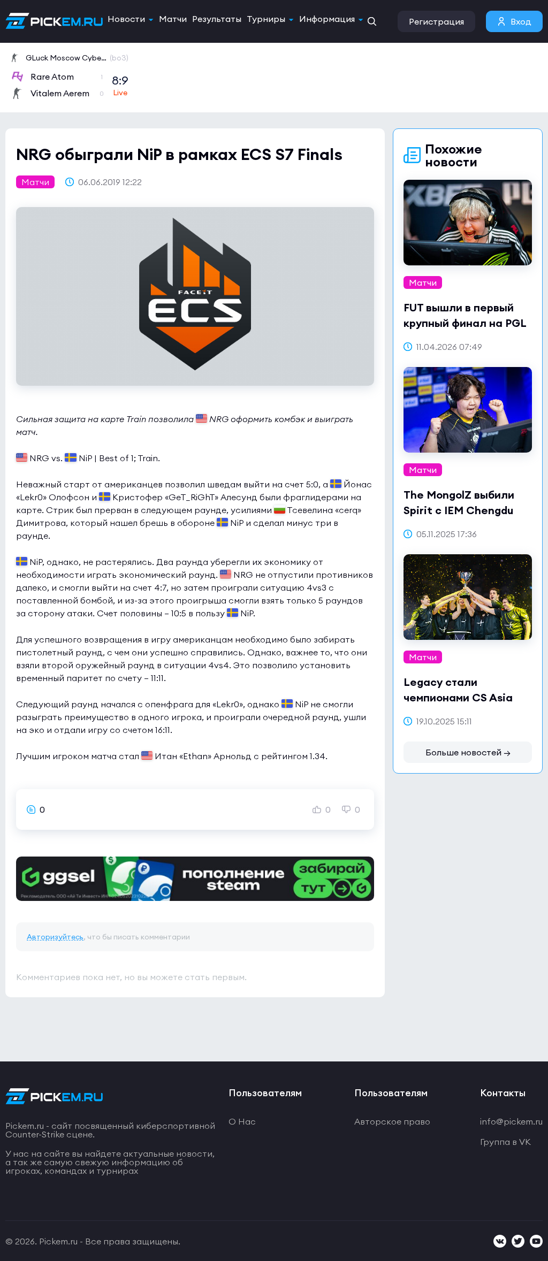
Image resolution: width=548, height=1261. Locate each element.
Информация (327, 18)
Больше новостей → (468, 752)
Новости (126, 18)
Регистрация (436, 21)
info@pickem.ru (511, 1121)
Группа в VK (505, 1141)
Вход (521, 21)
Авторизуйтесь (55, 937)
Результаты (216, 18)
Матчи (173, 18)
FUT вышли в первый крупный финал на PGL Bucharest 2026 (465, 323)
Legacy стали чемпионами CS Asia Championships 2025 (458, 697)
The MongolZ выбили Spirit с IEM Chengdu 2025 (459, 510)
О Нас (242, 1121)
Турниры (266, 18)
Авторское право (392, 1121)
